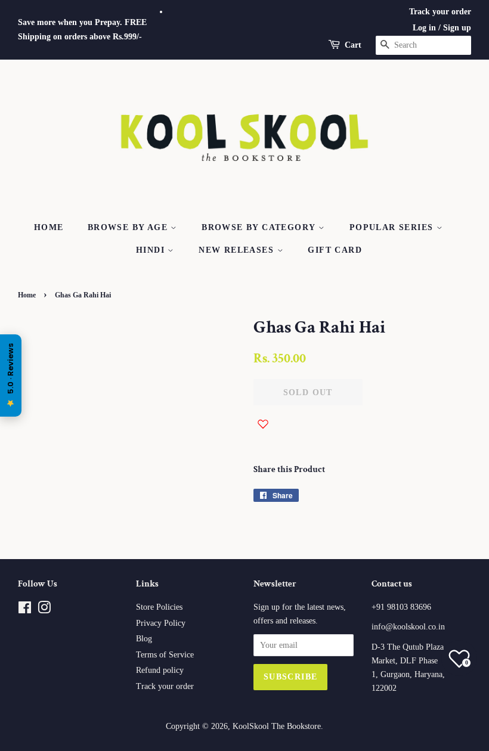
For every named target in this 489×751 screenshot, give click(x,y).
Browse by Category (260, 227)
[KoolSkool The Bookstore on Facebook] (25, 610)
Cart (353, 45)
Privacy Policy (160, 623)
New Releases (238, 250)
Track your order (440, 11)
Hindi (152, 250)
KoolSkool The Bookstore (277, 726)
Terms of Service (165, 654)
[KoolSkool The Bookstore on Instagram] (44, 610)
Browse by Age (129, 227)
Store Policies (159, 607)
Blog (144, 638)
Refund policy (160, 670)
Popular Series (393, 227)
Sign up (457, 27)
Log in (424, 27)
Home (49, 227)
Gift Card (335, 250)
